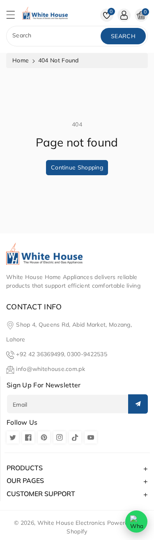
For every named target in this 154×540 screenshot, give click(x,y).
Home (20, 60)
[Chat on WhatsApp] (136, 521)
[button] (14, 16)
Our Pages (25, 480)
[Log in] (124, 15)
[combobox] (54, 36)
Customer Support (41, 494)
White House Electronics (71, 522)
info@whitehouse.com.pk (50, 369)
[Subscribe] (138, 404)
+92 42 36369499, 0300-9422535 (61, 354)
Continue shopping (77, 167)
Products (25, 468)
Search (123, 36)
